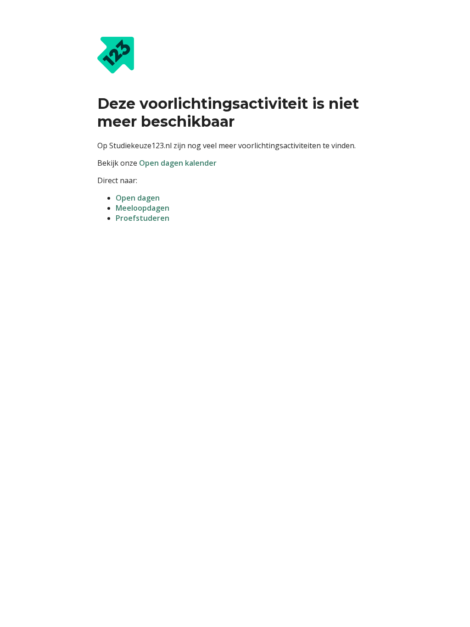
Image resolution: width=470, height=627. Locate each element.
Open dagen (138, 198)
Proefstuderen (142, 218)
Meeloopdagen (142, 208)
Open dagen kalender (178, 163)
